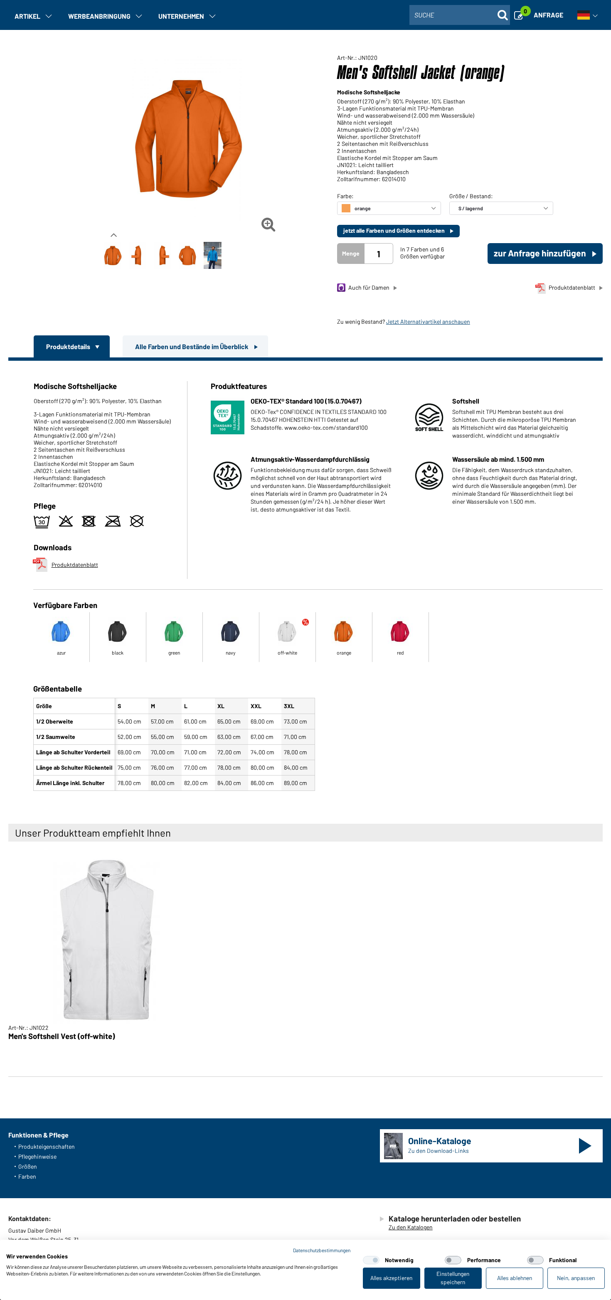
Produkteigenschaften (46, 1146)
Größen (27, 1166)
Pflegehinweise (37, 1156)
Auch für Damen (368, 287)
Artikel (27, 16)
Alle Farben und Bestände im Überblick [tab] (192, 346)
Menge (351, 253)
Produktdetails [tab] (68, 346)
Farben (27, 1176)
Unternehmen (181, 16)
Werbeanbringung (99, 16)
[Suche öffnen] (502, 15)
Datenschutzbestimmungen (321, 1250)
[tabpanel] (305, 577)
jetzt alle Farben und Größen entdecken (394, 230)
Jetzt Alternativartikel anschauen (428, 321)
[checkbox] (371, 1260)
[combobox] (459, 15)
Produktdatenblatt (572, 287)
